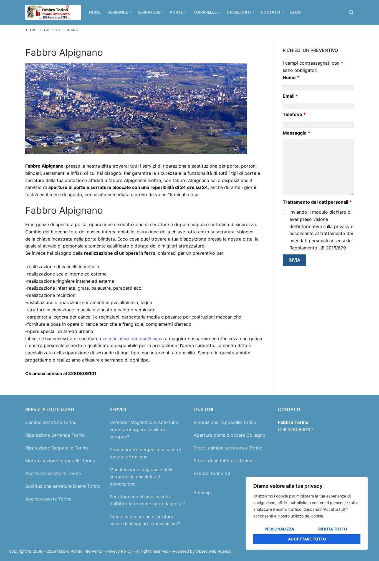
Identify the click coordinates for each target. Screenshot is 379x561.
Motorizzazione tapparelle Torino (60, 460)
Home (31, 30)
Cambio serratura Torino (51, 422)
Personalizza (279, 529)
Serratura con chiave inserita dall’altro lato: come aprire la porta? (147, 500)
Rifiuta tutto (332, 529)
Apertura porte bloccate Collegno (229, 435)
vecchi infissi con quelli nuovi (133, 338)
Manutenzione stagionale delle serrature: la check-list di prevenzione (141, 477)
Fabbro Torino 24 (212, 473)
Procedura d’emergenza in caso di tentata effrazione (145, 453)
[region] (307, 513)
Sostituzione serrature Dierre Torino (62, 486)
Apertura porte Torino (48, 499)
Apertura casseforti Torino (53, 473)
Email (290, 96)
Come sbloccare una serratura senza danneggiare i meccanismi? (145, 520)
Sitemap (204, 492)
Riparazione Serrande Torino (55, 435)
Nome (291, 77)
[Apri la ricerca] (351, 12)
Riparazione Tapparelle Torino (56, 448)
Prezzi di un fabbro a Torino (223, 460)
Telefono (294, 114)
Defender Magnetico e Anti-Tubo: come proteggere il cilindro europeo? (145, 429)
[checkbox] (284, 211)
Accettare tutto (307, 539)
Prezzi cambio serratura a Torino (228, 448)
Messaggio (296, 133)
